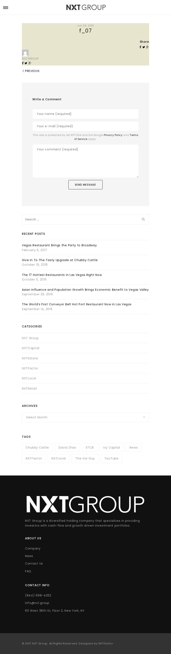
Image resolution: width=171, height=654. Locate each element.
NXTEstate (30, 358)
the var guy (85, 458)
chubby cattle (37, 447)
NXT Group (30, 338)
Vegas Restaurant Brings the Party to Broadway (59, 245)
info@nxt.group (37, 603)
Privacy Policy (113, 135)
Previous (32, 71)
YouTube (111, 458)
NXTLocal (29, 378)
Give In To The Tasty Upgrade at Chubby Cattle (60, 260)
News (29, 556)
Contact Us (34, 563)
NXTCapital (30, 348)
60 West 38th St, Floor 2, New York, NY (55, 611)
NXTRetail (29, 388)
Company (33, 548)
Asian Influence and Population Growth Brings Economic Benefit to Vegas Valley (85, 290)
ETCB (90, 447)
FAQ (28, 571)
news (134, 447)
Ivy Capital (111, 447)
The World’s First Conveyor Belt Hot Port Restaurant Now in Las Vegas (77, 304)
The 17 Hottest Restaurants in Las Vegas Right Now (62, 275)
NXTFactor (30, 368)
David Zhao (67, 447)
